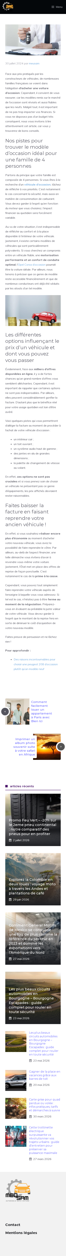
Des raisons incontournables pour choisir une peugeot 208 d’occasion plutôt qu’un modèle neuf (36, 664)
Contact (12, 1225)
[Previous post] (5, 712)
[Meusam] (7, 7)
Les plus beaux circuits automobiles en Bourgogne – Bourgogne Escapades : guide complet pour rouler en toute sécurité (43, 1043)
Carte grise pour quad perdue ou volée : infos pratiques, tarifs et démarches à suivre (44, 1105)
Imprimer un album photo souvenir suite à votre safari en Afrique (24, 746)
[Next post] (61, 747)
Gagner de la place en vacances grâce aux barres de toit (44, 1075)
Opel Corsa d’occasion (32, 264)
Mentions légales (21, 1233)
